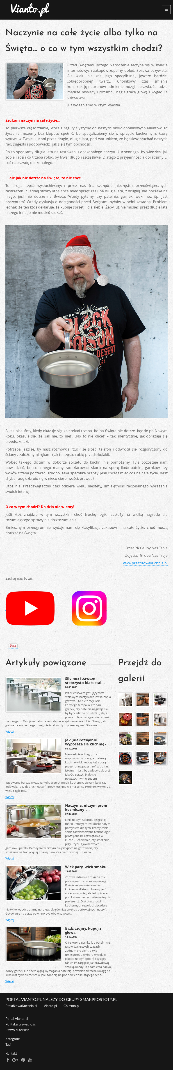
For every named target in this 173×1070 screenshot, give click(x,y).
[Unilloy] (160, 758)
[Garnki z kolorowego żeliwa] (125, 719)
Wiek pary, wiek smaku (86, 866)
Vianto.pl (50, 1006)
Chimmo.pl (72, 1006)
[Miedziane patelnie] (142, 738)
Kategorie (12, 1039)
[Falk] (142, 699)
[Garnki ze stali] (160, 719)
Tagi (8, 1044)
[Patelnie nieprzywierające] (160, 738)
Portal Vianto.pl (16, 1019)
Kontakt (11, 1053)
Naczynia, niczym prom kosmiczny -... (86, 807)
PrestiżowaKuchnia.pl (21, 1006)
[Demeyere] (125, 699)
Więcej (9, 731)
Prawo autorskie (17, 1030)
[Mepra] (125, 738)
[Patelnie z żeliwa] (125, 758)
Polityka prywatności (20, 1024)
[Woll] (125, 777)
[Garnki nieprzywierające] (160, 699)
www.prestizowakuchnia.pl (145, 563)
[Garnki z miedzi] (142, 719)
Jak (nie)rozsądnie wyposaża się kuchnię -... (87, 742)
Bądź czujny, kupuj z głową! (83, 930)
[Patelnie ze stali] (142, 758)
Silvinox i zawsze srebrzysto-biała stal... (85, 680)
